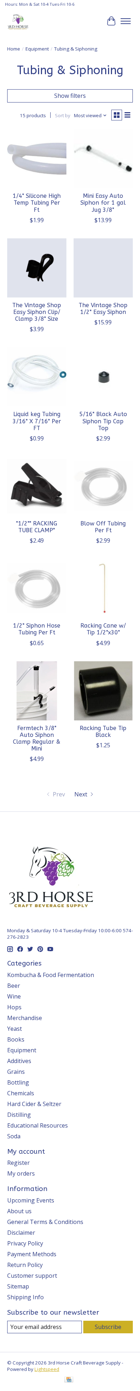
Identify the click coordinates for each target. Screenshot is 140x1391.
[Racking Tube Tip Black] (103, 690)
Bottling (18, 1082)
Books (15, 1039)
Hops (14, 1007)
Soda (13, 1136)
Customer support (32, 1276)
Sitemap (18, 1286)
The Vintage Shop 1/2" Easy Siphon (103, 308)
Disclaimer (21, 1233)
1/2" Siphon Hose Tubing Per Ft (36, 629)
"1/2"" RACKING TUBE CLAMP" (36, 527)
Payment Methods (31, 1254)
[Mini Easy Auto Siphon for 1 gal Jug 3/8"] (103, 158)
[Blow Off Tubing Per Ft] (103, 486)
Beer (13, 986)
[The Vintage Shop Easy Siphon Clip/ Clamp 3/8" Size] (36, 267)
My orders (21, 1173)
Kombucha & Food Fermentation (50, 975)
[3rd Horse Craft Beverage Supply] (18, 21)
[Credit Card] (68, 1380)
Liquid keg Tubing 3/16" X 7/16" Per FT (37, 421)
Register (18, 1163)
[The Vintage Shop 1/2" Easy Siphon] (103, 267)
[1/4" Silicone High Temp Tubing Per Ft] (36, 158)
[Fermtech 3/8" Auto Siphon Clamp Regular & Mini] (36, 690)
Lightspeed (46, 1369)
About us (19, 1211)
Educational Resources (37, 1125)
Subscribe (108, 1327)
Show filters (70, 96)
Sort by (62, 115)
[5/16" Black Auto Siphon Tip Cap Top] (103, 376)
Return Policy (25, 1265)
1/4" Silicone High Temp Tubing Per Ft (37, 202)
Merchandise (24, 1018)
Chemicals (20, 1093)
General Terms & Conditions (45, 1222)
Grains (16, 1072)
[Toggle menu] (125, 21)
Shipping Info (25, 1297)
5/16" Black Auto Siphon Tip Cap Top (103, 421)
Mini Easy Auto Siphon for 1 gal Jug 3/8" (103, 202)
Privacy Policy (25, 1243)
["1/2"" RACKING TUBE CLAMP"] (36, 486)
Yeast (14, 1029)
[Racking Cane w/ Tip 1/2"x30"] (103, 588)
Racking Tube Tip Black (103, 731)
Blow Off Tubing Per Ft (103, 527)
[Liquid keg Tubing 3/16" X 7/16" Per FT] (36, 376)
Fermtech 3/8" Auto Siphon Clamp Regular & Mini (36, 738)
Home (13, 49)
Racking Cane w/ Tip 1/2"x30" (103, 629)
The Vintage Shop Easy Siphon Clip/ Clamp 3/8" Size (36, 312)
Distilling (19, 1115)
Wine (14, 996)
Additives (19, 1061)
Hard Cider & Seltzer (34, 1104)
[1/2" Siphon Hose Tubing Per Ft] (36, 588)
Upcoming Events (30, 1200)
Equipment (37, 49)
